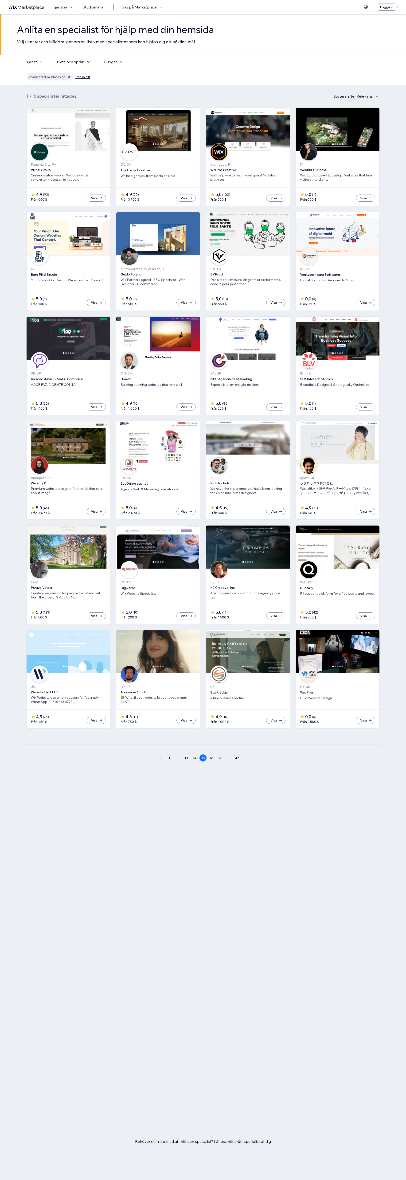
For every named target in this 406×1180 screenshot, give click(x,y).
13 (186, 758)
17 (220, 758)
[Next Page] (245, 757)
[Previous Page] (160, 757)
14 (194, 758)
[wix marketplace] (26, 7)
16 (211, 758)
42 (237, 758)
